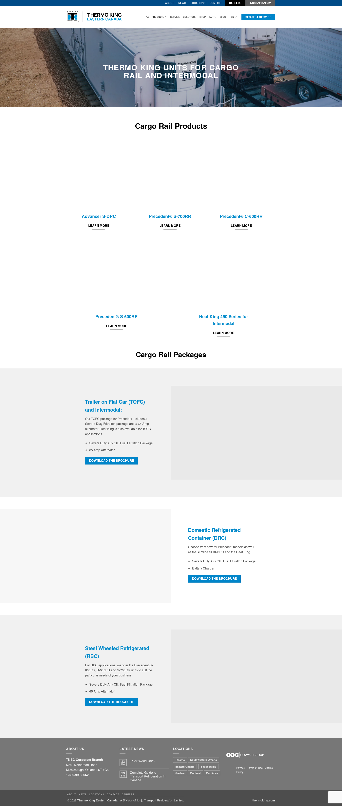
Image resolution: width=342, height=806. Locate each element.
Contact (216, 3)
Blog (222, 16)
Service (175, 16)
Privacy (241, 768)
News (182, 3)
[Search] (147, 16)
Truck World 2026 (142, 761)
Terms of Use (255, 768)
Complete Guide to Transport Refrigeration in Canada (147, 776)
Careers (235, 3)
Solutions (189, 16)
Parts (212, 16)
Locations (197, 3)
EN (232, 16)
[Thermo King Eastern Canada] (94, 16)
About (169, 3)
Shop (203, 16)
